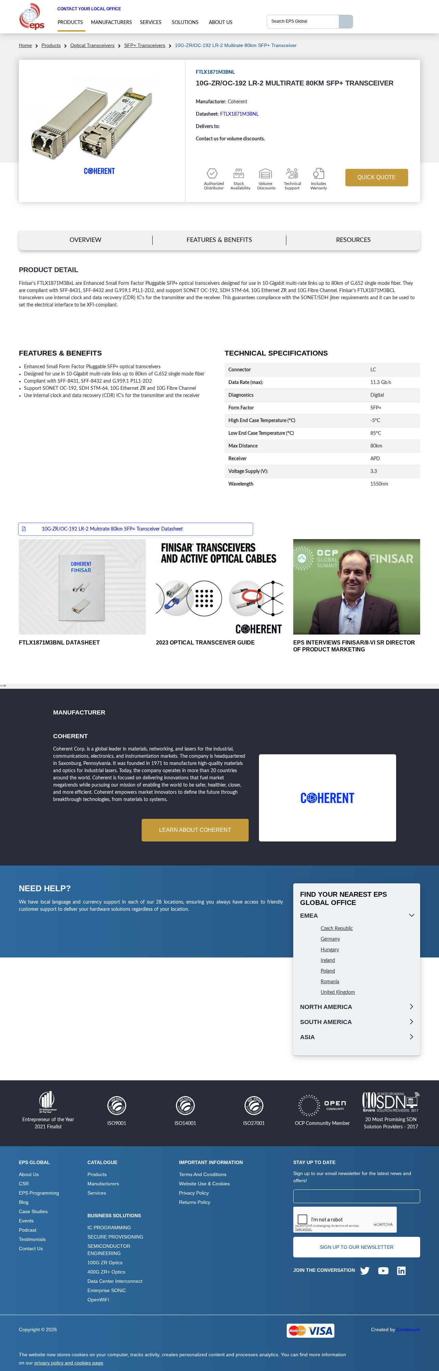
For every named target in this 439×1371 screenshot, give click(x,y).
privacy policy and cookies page (68, 1363)
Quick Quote (376, 177)
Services (151, 22)
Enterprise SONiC (106, 1290)
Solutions (185, 22)
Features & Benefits (219, 240)
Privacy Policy (194, 1193)
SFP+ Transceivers (144, 45)
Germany (330, 939)
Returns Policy (194, 1202)
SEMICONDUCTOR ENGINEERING (108, 1249)
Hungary (330, 950)
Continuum (408, 1329)
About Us (221, 22)
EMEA (309, 915)
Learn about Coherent (195, 830)
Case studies (33, 1211)
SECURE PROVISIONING (115, 1237)
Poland (328, 971)
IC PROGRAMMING (109, 1227)
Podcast (27, 1230)
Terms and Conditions (202, 1174)
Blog (23, 1202)
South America (326, 1022)
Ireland (328, 960)
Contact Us (31, 1248)
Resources (353, 240)
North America (326, 1006)
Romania (330, 981)
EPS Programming (39, 1193)
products (70, 22)
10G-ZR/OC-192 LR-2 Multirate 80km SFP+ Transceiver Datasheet (112, 529)
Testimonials (32, 1239)
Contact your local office (89, 9)
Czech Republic (337, 928)
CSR (24, 1183)
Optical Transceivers (92, 45)
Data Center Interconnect (114, 1281)
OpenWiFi (98, 1299)
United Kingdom (338, 992)
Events (26, 1220)
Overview (86, 240)
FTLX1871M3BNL (239, 114)
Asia (307, 1037)
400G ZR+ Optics (106, 1272)
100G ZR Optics (104, 1262)
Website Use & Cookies (204, 1183)
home (25, 45)
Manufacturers (111, 22)
